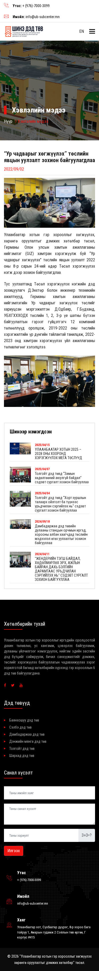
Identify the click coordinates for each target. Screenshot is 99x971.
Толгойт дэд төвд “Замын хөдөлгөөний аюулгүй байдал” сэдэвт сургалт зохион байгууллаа (62, 477)
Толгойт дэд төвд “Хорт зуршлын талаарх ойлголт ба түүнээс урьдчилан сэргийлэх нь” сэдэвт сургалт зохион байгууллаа (60, 504)
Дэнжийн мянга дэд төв (27, 741)
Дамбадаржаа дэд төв (27, 734)
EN (81, 31)
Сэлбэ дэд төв (20, 727)
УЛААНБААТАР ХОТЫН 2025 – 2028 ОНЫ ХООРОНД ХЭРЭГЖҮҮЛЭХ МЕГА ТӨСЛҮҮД (58, 453)
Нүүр (8, 121)
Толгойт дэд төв (22, 748)
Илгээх (13, 850)
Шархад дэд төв (21, 756)
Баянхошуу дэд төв (24, 720)
